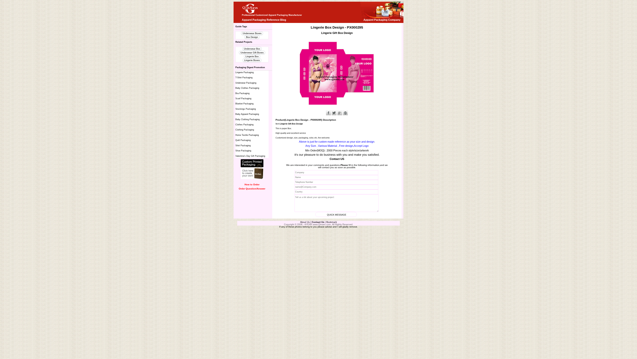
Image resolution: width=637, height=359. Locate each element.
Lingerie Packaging (244, 72)
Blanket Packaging (244, 103)
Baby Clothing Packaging (247, 119)
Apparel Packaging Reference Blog (264, 19)
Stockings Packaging (245, 109)
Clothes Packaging (244, 124)
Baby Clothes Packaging (247, 88)
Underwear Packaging (245, 83)
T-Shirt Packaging (243, 77)
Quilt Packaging (243, 140)
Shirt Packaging (243, 145)
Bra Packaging (242, 93)
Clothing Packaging (244, 129)
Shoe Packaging (243, 150)
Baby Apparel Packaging (247, 114)
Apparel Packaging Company (381, 19)
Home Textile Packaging (247, 135)
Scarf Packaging (243, 98)
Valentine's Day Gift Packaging (250, 156)
